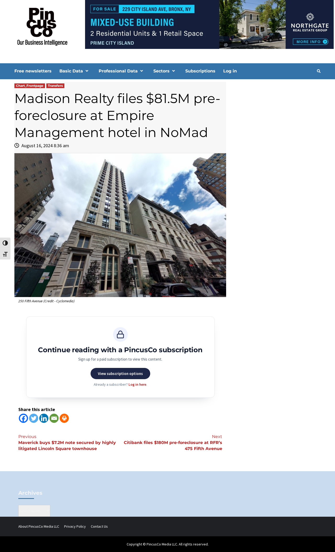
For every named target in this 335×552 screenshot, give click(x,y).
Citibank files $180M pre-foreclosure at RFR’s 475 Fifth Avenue (173, 442)
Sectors (161, 71)
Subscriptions (200, 71)
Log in (230, 71)
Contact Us (99, 526)
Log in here (137, 384)
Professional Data (118, 71)
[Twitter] (33, 418)
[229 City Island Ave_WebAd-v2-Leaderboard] (167, 24)
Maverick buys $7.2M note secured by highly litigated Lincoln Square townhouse (67, 442)
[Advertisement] (276, 126)
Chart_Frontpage (29, 86)
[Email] (54, 418)
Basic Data (71, 71)
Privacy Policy (75, 526)
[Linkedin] (43, 418)
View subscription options (120, 373)
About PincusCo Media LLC (38, 526)
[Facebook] (23, 418)
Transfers (55, 86)
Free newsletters (33, 71)
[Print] (64, 418)
